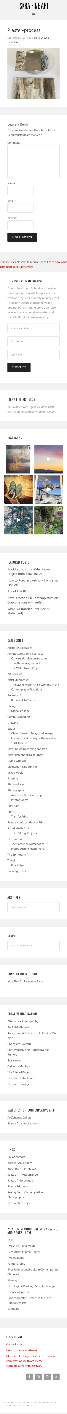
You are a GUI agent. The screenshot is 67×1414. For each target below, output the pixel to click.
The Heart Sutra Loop (20, 1078)
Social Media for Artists (21, 828)
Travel (11, 860)
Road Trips (17, 865)
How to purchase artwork (21, 1350)
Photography (15, 790)
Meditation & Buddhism (22, 766)
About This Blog (18, 591)
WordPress (25, 1405)
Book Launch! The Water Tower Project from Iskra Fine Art (28, 571)
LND (14, 1405)
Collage (12, 706)
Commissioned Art (18, 717)
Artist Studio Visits (18, 680)
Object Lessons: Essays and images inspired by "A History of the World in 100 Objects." (33, 738)
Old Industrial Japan (19, 1066)
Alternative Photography (22, 1021)
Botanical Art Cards (23, 700)
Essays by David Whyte (21, 1246)
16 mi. (11, 1240)
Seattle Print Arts (17, 1186)
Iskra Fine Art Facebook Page (25, 981)
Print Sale (13, 806)
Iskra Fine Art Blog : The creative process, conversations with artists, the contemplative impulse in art (31, 1360)
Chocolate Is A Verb (19, 1044)
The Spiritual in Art (18, 854)
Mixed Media (15, 772)
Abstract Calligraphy (20, 647)
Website (12, 218)
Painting (12, 778)
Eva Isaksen (14, 1060)
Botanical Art (15, 695)
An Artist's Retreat (18, 1027)
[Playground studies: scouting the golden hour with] (18, 459)
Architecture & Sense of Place (25, 653)
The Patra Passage (18, 1084)
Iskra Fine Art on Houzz (21, 1168)
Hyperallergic (15, 1257)
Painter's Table (16, 1263)
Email (11, 200)
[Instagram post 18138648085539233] (48, 459)
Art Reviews (14, 674)
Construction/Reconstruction (29, 658)
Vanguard (13, 1308)
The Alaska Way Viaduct (25, 663)
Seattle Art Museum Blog (22, 1174)
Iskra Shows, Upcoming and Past (27, 749)
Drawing (12, 722)
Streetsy (12, 1280)
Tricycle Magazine (18, 1292)
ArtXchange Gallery (19, 1117)
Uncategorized (16, 871)
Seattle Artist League (20, 1180)
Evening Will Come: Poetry (23, 1252)
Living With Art (16, 760)
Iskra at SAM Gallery (19, 1163)
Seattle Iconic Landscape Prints (26, 822)
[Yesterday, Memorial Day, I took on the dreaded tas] (18, 489)
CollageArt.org (16, 1157)
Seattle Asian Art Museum (23, 1123)
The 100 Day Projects (24, 833)
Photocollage (15, 784)
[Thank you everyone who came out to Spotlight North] (48, 520)
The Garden (14, 839)
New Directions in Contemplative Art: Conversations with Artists (33, 600)
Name (12, 183)
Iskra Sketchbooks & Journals (25, 755)
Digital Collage (20, 711)
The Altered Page (18, 1072)
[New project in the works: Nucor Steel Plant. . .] (48, 489)
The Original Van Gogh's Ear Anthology (31, 1286)
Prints (11, 811)
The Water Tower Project (26, 668)
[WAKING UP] (18, 520)
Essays (11, 728)
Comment (14, 142)
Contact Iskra (14, 1344)
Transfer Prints (20, 816)
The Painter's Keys (18, 1203)
